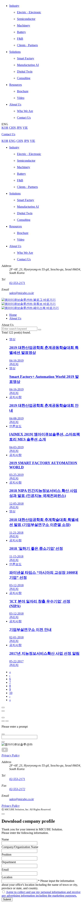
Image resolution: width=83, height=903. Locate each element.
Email (5, 869)
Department (9, 862)
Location (7, 877)
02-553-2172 (17, 789)
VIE (25, 127)
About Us (15, 318)
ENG (12, 140)
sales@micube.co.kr (21, 293)
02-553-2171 (17, 283)
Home (13, 314)
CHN (12, 127)
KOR (5, 127)
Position (6, 854)
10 (10, 693)
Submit (7, 899)
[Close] (3, 707)
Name (5, 839)
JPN (19, 127)
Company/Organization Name (20, 847)
